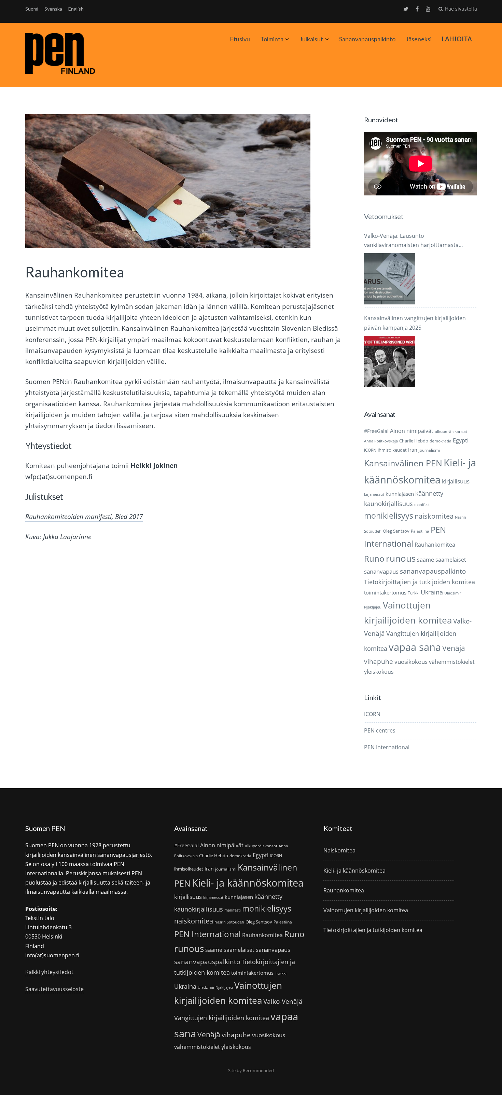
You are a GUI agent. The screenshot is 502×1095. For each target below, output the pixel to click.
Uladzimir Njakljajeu (215, 987)
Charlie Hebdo (413, 441)
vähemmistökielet (452, 662)
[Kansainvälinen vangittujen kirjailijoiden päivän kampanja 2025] (389, 361)
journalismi (429, 450)
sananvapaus (381, 571)
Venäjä (453, 648)
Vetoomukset (383, 216)
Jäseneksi (419, 39)
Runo (374, 558)
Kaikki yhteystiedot (49, 972)
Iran (412, 450)
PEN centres (379, 730)
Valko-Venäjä (283, 1001)
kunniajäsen (400, 493)
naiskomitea (434, 516)
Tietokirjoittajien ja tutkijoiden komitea (419, 582)
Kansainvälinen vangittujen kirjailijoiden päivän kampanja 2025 (415, 322)
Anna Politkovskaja (381, 441)
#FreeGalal (376, 431)
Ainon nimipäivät (411, 431)
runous (401, 558)
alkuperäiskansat (451, 431)
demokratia (440, 441)
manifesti (422, 504)
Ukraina (432, 592)
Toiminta (271, 39)
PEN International (386, 747)
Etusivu (240, 39)
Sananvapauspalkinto (367, 39)
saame (425, 559)
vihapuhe (378, 661)
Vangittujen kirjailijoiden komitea (221, 1018)
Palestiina (420, 531)
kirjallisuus (456, 481)
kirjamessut (374, 494)
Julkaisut (311, 39)
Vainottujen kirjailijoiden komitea (365, 910)
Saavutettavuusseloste (54, 989)
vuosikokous (411, 662)
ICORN (370, 450)
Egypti (461, 440)
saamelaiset (450, 559)
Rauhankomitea (435, 544)
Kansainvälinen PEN (403, 463)
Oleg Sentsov (396, 531)
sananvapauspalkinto (433, 571)
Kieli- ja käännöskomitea (248, 883)
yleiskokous (379, 671)
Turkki (413, 593)
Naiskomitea (339, 850)
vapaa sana (415, 647)
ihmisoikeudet (392, 450)
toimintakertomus (385, 592)
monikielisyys (388, 515)
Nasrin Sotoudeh (229, 922)
